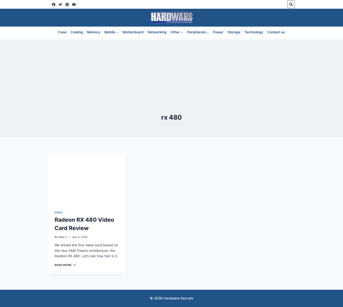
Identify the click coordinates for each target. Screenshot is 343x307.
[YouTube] (73, 4)
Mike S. (63, 237)
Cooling (77, 32)
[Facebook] (53, 4)
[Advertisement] (171, 68)
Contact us (276, 32)
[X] (60, 4)
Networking (157, 32)
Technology (253, 32)
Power (218, 32)
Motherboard (133, 32)
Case (62, 32)
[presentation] (86, 178)
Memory (93, 32)
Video (59, 212)
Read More (65, 265)
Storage (233, 32)
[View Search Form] (291, 4)
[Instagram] (67, 4)
